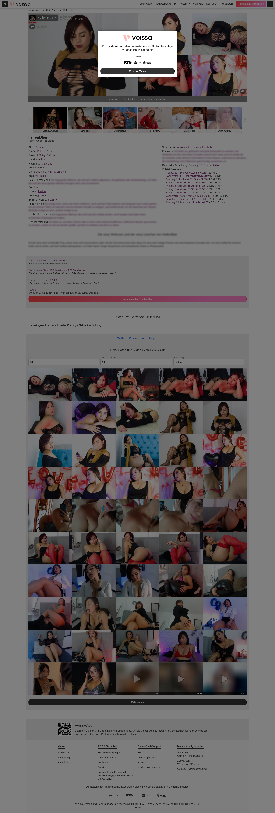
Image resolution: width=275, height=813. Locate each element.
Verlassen (137, 56)
